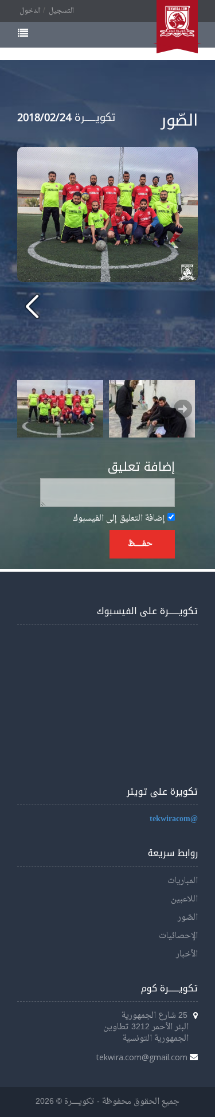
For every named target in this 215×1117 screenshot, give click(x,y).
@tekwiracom (174, 819)
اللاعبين (184, 899)
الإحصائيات (178, 936)
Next (183, 409)
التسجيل (61, 11)
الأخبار (187, 954)
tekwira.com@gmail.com (141, 1057)
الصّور (188, 917)
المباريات (182, 881)
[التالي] (32, 306)
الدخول (30, 11)
